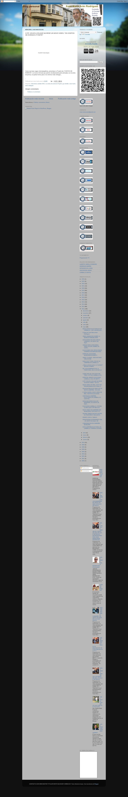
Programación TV (84, 258)
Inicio (51, 99)
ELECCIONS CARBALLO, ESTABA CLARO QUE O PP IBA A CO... (92, 407)
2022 (83, 283)
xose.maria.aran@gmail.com (88, 112)
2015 (83, 299)
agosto (85, 320)
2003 (83, 454)
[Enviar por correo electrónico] (54, 81)
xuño (84, 324)
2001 (83, 458)
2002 (83, 456)
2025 (83, 279)
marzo (85, 435)
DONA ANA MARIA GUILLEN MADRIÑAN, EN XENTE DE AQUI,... (91, 403)
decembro (86, 311)
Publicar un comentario (34, 91)
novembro (86, 313)
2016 (83, 297)
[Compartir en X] (58, 81)
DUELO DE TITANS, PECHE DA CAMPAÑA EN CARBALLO (91, 362)
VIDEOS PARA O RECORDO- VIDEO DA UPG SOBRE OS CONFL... (91, 346)
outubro (85, 315)
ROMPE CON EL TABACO (90, 417)
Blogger (96, 784)
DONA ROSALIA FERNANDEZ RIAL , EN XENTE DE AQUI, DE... (92, 420)
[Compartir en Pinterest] (61, 81)
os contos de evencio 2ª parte (53, 83)
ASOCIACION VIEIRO (86, 270)
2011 (83, 308)
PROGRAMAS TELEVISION (101, 473)
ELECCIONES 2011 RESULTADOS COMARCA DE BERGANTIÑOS (92, 351)
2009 (83, 444)
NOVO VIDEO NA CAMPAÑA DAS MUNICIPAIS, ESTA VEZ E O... (92, 410)
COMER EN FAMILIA (101, 587)
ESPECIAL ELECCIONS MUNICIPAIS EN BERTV (90, 354)
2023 (83, 281)
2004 (83, 451)
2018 (83, 292)
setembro (86, 317)
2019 (83, 290)
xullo (84, 322)
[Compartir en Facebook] (59, 81)
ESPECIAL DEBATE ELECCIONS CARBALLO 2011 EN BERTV (92, 378)
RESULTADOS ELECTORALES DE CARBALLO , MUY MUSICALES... (92, 329)
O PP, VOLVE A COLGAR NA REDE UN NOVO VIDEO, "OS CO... (92, 382)
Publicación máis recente (34, 99)
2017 (83, 295)
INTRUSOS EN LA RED (86, 268)
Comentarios (85, 471)
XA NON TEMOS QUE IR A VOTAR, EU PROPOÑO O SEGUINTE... (92, 414)
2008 (83, 447)
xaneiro (85, 439)
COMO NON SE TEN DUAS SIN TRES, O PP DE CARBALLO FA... (92, 374)
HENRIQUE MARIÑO (85, 266)
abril (84, 432)
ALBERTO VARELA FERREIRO (88, 264)
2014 (83, 302)
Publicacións (85, 468)
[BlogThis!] (56, 81)
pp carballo (66, 83)
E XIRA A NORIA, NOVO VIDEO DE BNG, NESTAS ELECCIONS (92, 393)
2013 (83, 304)
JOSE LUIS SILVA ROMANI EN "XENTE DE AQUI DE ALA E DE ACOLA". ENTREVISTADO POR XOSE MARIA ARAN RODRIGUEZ (98, 531)
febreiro (85, 437)
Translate (87, 34)
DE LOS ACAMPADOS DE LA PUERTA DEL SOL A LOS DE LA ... (92, 370)
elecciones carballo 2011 (38, 83)
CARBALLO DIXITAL (85, 272)
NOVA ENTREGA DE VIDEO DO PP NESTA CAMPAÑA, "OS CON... (92, 389)
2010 (83, 442)
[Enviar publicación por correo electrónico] (51, 81)
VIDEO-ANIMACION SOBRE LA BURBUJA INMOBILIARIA (91, 337)
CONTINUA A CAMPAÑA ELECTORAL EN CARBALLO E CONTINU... (92, 397)
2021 (83, 286)
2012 (83, 306)
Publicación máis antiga (67, 99)
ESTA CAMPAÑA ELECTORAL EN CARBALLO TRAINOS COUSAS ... (92, 428)
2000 (83, 460)
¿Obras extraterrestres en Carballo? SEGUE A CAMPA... (93, 365)
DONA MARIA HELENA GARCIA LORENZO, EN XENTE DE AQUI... (91, 341)
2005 (83, 449)
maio (84, 327)
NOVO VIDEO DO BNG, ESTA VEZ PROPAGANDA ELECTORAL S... (92, 385)
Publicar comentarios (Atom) (41, 102)
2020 (83, 288)
